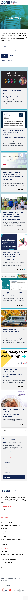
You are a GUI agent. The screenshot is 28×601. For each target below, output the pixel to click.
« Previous (5, 430)
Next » (24, 430)
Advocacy (4, 551)
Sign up (5, 442)
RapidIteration (8, 585)
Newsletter (4, 544)
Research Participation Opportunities (11, 539)
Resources (4, 528)
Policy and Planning (6, 562)
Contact (3, 536)
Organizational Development (9, 559)
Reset (11, 56)
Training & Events (6, 531)
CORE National (5, 512)
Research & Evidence (7, 568)
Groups (3, 520)
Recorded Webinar (6, 565)
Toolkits (3, 570)
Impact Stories (5, 557)
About (2, 542)
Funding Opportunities (7, 523)
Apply (4, 56)
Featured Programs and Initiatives (10, 525)
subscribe (7, 477)
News (2, 533)
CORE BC (3, 509)
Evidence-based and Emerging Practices (12, 554)
